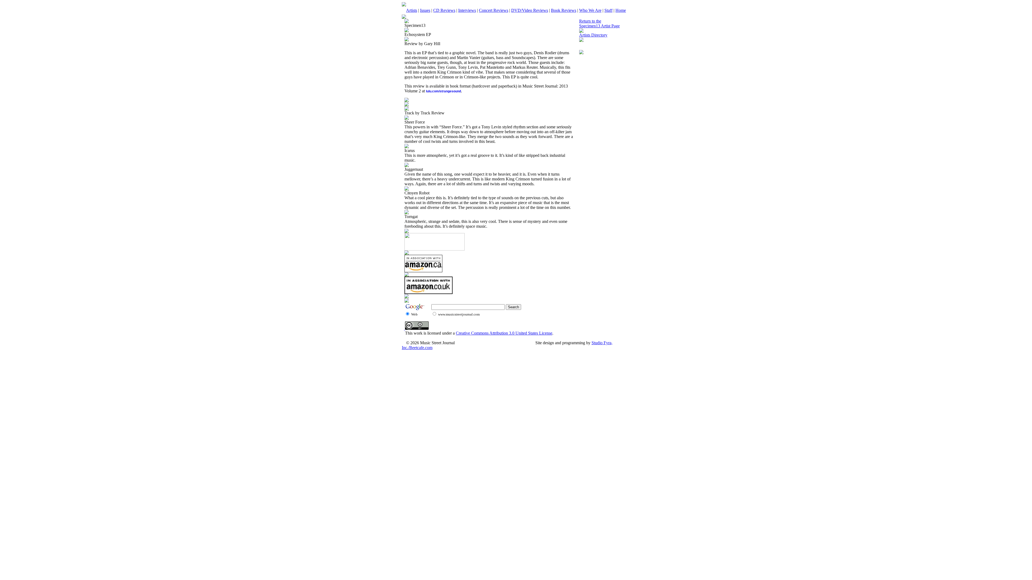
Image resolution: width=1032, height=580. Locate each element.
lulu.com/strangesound (443, 91)
